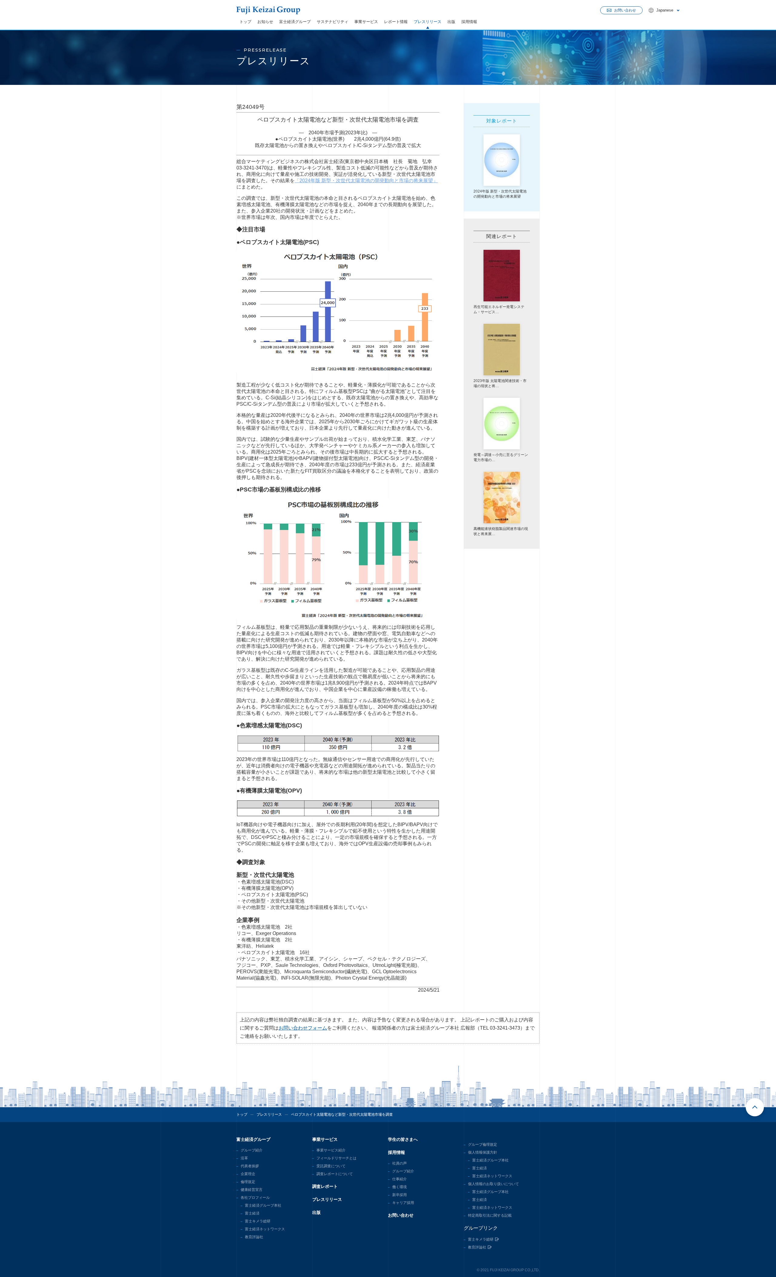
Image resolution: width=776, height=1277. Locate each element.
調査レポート (325, 1186)
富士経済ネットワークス (265, 1229)
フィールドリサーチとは (336, 1158)
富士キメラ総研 (257, 1221)
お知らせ (265, 21)
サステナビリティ (332, 21)
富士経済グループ (295, 21)
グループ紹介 (252, 1150)
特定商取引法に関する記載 (490, 1215)
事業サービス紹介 (331, 1150)
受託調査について (331, 1166)
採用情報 (469, 21)
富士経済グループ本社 (263, 1205)
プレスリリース (427, 21)
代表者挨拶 (250, 1166)
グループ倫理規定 (482, 1144)
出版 (451, 21)
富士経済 (252, 1213)
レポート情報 (396, 21)
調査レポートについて (334, 1174)
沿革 (244, 1158)
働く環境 (399, 1187)
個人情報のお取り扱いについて (493, 1184)
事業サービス (366, 21)
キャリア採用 (403, 1203)
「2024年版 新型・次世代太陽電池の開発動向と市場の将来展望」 (366, 180)
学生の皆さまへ (403, 1139)
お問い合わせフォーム (303, 1028)
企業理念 (248, 1174)
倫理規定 (248, 1182)
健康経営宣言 (252, 1190)
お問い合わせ (400, 1215)
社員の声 (399, 1163)
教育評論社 (254, 1237)
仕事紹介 (399, 1179)
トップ (245, 21)
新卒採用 (399, 1195)
